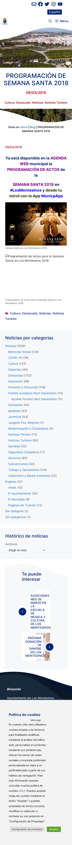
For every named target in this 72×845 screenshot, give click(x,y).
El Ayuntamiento (19, 493)
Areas (12, 487)
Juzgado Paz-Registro (23, 422)
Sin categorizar (15, 517)
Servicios (14, 458)
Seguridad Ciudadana (23, 452)
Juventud (14, 417)
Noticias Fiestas (19, 434)
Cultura (10, 102)
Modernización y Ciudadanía (28, 428)
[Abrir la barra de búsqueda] (50, 21)
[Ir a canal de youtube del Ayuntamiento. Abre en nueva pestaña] (60, 4)
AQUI (22, 790)
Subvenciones (18, 464)
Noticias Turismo (56, 102)
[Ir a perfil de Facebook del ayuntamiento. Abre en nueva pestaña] (40, 4)
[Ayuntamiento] (5, 21)
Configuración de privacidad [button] (27, 829)
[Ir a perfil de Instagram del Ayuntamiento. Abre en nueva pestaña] (53, 4)
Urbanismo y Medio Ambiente (29, 476)
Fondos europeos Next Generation (32, 393)
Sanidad (14, 446)
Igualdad (14, 411)
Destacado (23, 102)
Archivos (11, 544)
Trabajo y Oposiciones (23, 470)
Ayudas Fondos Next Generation (34, 399)
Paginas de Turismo (22, 505)
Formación (15, 405)
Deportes (14, 369)
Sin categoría (14, 511)
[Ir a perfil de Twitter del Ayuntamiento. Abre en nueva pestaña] (47, 4)
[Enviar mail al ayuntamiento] (34, 4)
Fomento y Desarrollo (23, 387)
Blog (32, 127)
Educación (15, 381)
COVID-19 (15, 358)
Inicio (24, 127)
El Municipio (16, 499)
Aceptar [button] (53, 829)
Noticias (37, 102)
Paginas (10, 481)
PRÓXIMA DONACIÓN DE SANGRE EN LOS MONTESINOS (35, 646)
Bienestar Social (19, 352)
